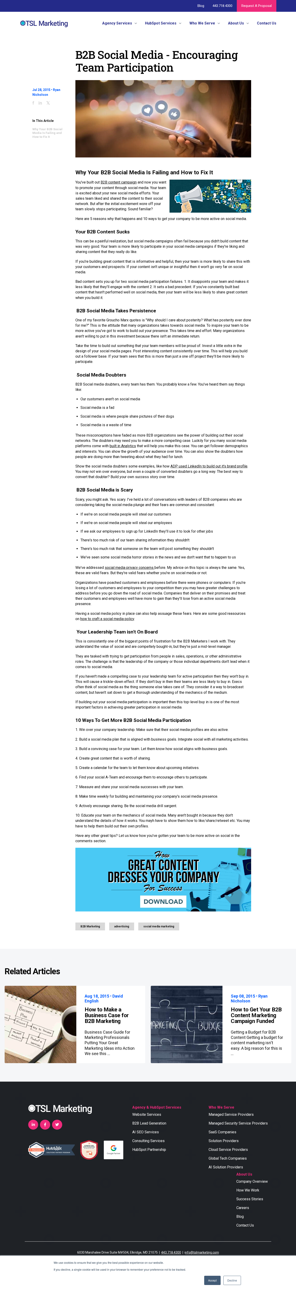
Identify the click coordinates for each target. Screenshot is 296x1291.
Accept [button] (212, 1280)
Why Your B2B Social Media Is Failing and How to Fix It (47, 133)
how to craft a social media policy (107, 619)
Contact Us (266, 23)
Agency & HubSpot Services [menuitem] (156, 1107)
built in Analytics (123, 446)
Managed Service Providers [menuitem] (231, 1114)
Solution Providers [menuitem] (224, 1141)
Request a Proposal (256, 6)
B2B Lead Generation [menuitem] (149, 1123)
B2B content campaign (119, 182)
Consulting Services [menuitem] (148, 1141)
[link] (44, 23)
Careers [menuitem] (242, 1208)
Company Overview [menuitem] (252, 1181)
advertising (121, 926)
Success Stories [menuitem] (249, 1199)
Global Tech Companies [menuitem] (228, 1158)
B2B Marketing (90, 926)
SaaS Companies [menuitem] (222, 1132)
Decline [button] (232, 1280)
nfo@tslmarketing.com (202, 1252)
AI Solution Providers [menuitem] (226, 1167)
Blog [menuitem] (240, 1216)
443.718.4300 (222, 6)
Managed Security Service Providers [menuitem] (238, 1123)
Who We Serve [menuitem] (221, 1107)
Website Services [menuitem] (146, 1114)
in (40, 103)
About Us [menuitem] (244, 1174)
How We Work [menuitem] (247, 1190)
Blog (200, 6)
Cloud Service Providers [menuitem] (228, 1149)
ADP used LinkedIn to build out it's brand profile (208, 466)
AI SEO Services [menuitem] (145, 1132)
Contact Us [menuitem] (245, 1225)
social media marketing (158, 926)
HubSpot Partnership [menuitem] (149, 1149)
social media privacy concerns (129, 567)
